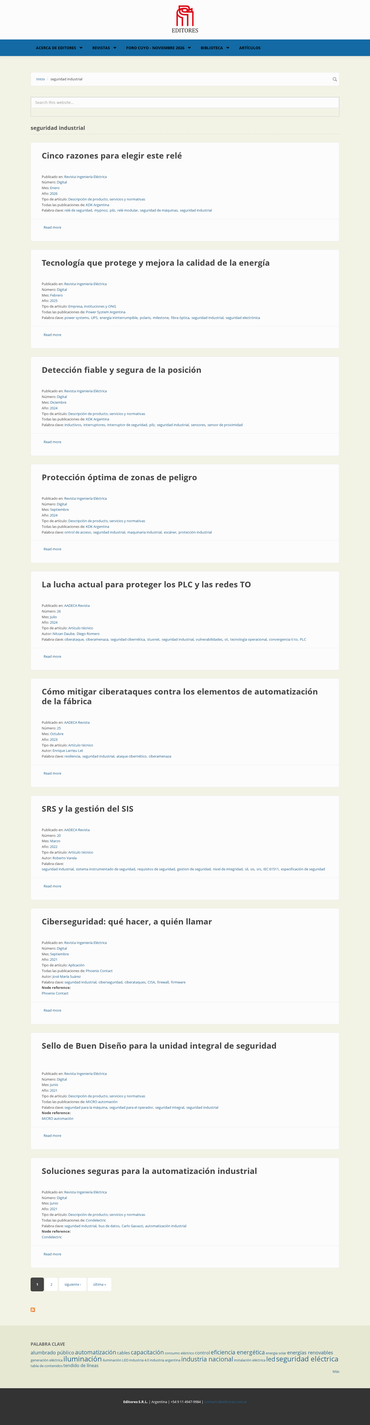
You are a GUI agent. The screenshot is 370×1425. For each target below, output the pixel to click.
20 (59, 835)
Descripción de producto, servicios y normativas (106, 199)
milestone (161, 317)
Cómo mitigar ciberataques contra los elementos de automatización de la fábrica (180, 696)
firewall (163, 982)
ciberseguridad (110, 982)
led (270, 1359)
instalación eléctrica (249, 1360)
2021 (53, 959)
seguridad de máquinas (159, 210)
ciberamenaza (97, 639)
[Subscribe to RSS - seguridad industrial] (185, 1310)
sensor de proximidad (225, 424)
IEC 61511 (271, 869)
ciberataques (135, 982)
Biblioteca (212, 47)
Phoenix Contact (99, 970)
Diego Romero (88, 633)
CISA (151, 982)
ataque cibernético (131, 756)
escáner (170, 532)
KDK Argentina (97, 204)
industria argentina (165, 1360)
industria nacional (207, 1359)
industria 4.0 (139, 1360)
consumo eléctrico (179, 1353)
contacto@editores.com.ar (225, 1401)
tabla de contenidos (47, 1365)
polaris (145, 317)
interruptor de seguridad (127, 424)
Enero (55, 187)
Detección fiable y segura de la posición (122, 369)
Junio (54, 1084)
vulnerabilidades (209, 639)
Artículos (250, 47)
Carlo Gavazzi (132, 1225)
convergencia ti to (283, 639)
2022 (53, 846)
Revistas (101, 47)
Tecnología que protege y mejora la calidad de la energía (156, 262)
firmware (178, 982)
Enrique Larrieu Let (68, 750)
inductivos (72, 424)
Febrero (56, 295)
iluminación (82, 1359)
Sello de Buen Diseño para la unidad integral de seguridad (159, 1045)
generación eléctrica (47, 1360)
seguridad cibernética (128, 639)
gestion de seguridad (194, 869)
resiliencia (72, 756)
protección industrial (195, 532)
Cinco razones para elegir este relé (112, 155)
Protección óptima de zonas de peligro (119, 477)
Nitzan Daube (63, 633)
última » (99, 1284)
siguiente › (72, 1284)
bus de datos (109, 1225)
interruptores (94, 424)
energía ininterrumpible (119, 317)
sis (252, 869)
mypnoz (101, 210)
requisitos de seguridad (156, 869)
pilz (112, 210)
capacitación (147, 1352)
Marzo (55, 840)
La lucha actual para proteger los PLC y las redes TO (146, 584)
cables (123, 1353)
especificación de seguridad (303, 869)
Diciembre (58, 402)
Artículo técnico (80, 628)
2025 (53, 300)
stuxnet (153, 639)
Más (336, 1371)
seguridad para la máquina (85, 1107)
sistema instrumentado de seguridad (105, 869)
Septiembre (59, 509)
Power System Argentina (105, 312)
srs (259, 869)
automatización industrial (165, 1225)
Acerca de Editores (56, 47)
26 (59, 611)
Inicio (40, 79)
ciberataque (74, 639)
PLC (303, 639)
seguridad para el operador (131, 1107)
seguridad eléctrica (307, 1359)
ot (226, 639)
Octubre (56, 733)
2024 (53, 408)
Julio (53, 616)
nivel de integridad (228, 869)
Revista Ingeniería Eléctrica (85, 176)
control (202, 1353)
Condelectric (96, 1220)
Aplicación (76, 965)
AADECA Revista (77, 605)
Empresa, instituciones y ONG (92, 306)
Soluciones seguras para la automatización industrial (149, 1170)
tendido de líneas (81, 1365)
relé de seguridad (78, 210)
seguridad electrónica (243, 317)
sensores (198, 424)
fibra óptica (180, 317)
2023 (53, 739)
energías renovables (310, 1352)
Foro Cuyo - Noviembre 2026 (155, 47)
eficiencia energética (238, 1352)
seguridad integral (169, 1107)
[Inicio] (185, 18)
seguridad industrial (196, 210)
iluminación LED (115, 1360)
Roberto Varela (65, 857)
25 (59, 728)
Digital (62, 182)
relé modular (127, 210)
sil (246, 869)
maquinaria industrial (144, 532)
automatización (95, 1352)
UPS (94, 317)
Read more (52, 227)
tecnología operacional (248, 639)
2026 (53, 193)
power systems (76, 317)
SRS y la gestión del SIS (88, 808)
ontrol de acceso (77, 532)
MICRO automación (102, 1101)
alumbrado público (52, 1352)
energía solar (276, 1353)
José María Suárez (67, 976)
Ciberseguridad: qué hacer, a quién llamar (127, 921)
